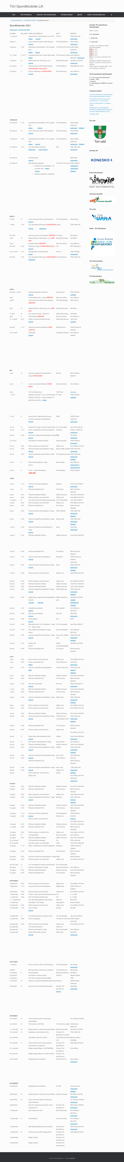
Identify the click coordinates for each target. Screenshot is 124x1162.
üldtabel (81, 144)
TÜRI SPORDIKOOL (26, 15)
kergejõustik (74, 603)
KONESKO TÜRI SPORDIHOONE (46, 15)
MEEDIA (79, 15)
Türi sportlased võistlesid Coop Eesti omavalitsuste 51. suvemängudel (99, 100)
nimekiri (73, 600)
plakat (30, 39)
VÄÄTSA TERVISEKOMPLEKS (96, 15)
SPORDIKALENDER (66, 15)
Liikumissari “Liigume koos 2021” (20, 30)
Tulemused (74, 254)
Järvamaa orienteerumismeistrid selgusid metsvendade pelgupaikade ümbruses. (100, 95)
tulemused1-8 (74, 465)
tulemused (73, 39)
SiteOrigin (72, 1158)
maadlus (73, 673)
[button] (111, 14)
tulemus (73, 819)
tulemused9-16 (75, 468)
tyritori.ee (73, 392)
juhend (30, 44)
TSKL (13, 15)
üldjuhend (42, 229)
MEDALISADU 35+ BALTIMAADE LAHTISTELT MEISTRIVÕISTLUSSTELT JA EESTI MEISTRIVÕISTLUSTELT (101, 109)
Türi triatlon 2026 (94, 114)
